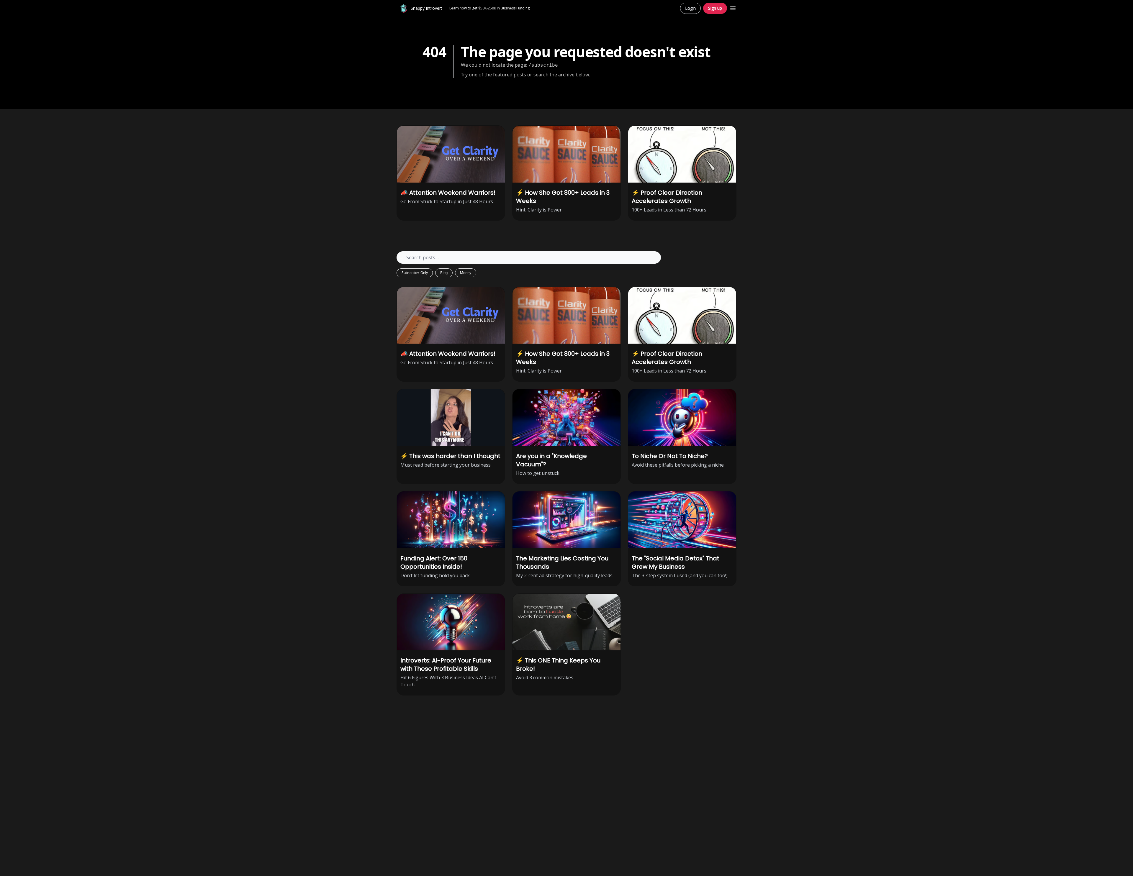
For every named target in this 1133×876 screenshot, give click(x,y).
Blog (444, 272)
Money (465, 272)
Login (690, 8)
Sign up (715, 8)
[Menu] (732, 7)
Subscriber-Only (415, 272)
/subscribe (543, 65)
